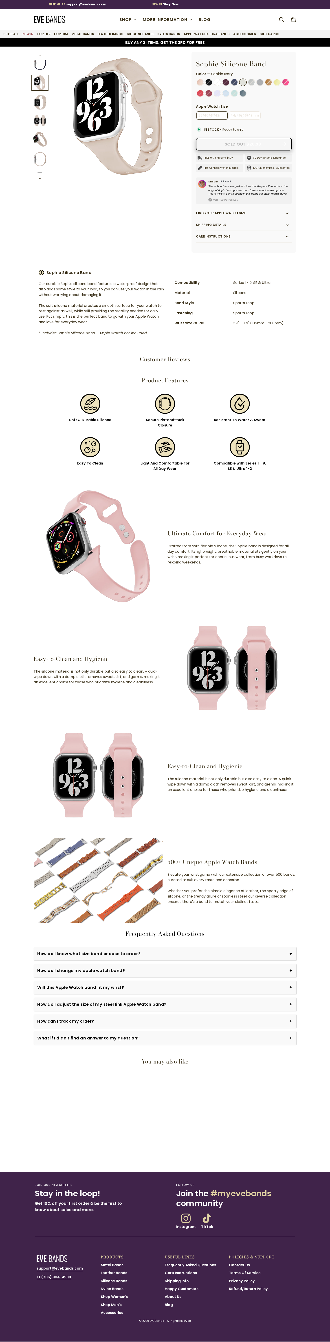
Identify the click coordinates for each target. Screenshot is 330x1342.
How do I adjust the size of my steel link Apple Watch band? (102, 1004)
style (71, 289)
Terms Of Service (245, 1272)
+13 (55, 1156)
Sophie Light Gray (251, 82)
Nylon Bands (112, 1288)
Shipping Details (211, 224)
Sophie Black (208, 82)
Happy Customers (181, 1288)
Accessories (112, 1312)
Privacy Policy (242, 1281)
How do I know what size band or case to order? (88, 953)
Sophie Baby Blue (225, 93)
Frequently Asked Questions (190, 1265)
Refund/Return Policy (248, 1288)
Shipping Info (177, 1281)
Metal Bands (112, 1265)
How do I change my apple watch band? (81, 970)
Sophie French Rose (285, 82)
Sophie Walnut (268, 82)
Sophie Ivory (243, 82)
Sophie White (217, 82)
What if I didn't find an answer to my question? (88, 1038)
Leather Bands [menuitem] (110, 34)
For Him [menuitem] (61, 34)
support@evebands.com (86, 4)
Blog (205, 19)
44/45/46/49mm (245, 115)
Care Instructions (213, 236)
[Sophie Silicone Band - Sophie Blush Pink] (34, 1156)
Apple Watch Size (212, 106)
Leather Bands (114, 1272)
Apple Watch (147, 316)
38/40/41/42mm (212, 115)
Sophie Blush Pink (200, 82)
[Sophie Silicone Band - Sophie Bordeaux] (50, 1156)
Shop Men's (111, 1304)
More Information (166, 19)
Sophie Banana (277, 82)
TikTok (207, 1226)
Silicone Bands (114, 1281)
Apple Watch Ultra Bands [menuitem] (207, 34)
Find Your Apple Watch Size (221, 213)
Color (214, 73)
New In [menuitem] (28, 34)
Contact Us (239, 1265)
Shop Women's (114, 1296)
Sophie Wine (208, 93)
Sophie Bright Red (200, 93)
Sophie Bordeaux (225, 82)
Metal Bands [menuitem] (82, 34)
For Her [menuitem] (44, 34)
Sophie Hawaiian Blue (234, 93)
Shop (126, 19)
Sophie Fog (260, 82)
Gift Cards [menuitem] (269, 34)
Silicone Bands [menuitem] (140, 34)
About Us (173, 1296)
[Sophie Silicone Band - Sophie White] (44, 1156)
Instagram (186, 1226)
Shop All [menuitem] (11, 34)
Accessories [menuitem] (244, 34)
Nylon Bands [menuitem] (168, 34)
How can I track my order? (65, 1021)
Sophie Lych (243, 93)
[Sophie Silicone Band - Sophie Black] (39, 1156)
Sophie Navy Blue (234, 82)
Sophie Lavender (217, 93)
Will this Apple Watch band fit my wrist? (80, 987)
